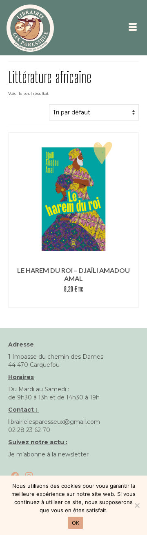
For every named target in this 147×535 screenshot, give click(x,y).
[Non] (137, 505)
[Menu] (132, 27)
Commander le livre (73, 301)
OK (76, 523)
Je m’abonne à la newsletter (48, 454)
